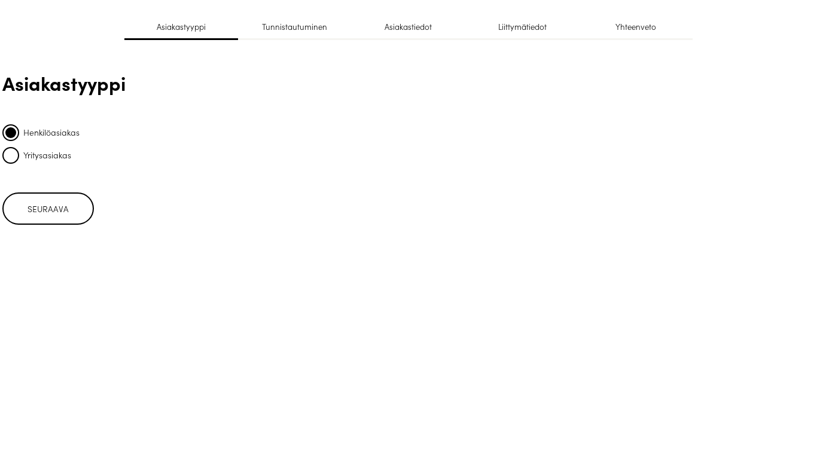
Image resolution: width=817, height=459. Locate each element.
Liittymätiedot (522, 26)
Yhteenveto (635, 26)
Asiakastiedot (408, 26)
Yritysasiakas (47, 155)
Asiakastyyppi (181, 26)
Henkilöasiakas (51, 132)
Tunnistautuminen (294, 26)
